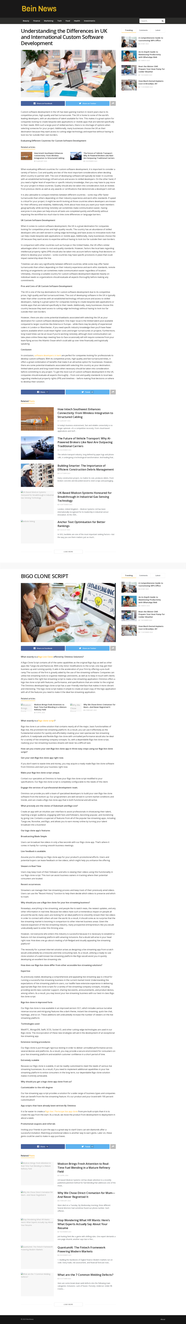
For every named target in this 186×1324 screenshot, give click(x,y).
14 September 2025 (65, 504)
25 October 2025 (65, 1279)
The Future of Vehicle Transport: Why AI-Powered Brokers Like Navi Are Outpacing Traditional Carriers (99, 155)
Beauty (26, 21)
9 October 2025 (64, 473)
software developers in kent (47, 355)
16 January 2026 (41, 161)
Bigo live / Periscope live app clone (61, 1111)
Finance (36, 21)
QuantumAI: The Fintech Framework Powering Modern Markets (81, 1249)
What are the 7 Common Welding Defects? (85, 1275)
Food (68, 21)
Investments (89, 21)
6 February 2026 (91, 710)
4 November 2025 (65, 1255)
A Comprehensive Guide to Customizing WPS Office (151, 39)
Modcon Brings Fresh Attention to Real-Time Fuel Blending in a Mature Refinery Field (50, 707)
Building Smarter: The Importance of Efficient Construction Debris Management (86, 467)
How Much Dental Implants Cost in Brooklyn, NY (151, 82)
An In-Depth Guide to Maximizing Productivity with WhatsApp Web (150, 54)
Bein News (39, 9)
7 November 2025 (65, 1232)
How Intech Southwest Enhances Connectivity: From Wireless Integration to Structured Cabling (49, 155)
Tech (59, 21)
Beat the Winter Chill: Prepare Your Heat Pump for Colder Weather (152, 69)
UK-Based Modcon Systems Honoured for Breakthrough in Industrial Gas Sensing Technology (85, 496)
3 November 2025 (91, 161)
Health (77, 21)
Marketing (48, 21)
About (163, 1319)
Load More (68, 552)
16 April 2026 (40, 712)
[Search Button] (163, 21)
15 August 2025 (64, 530)
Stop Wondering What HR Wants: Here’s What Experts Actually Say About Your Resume (84, 1224)
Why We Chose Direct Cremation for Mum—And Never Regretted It (99, 705)
